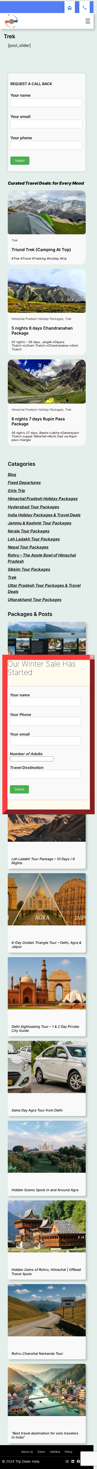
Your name (20, 695)
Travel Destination (27, 767)
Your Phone (20, 714)
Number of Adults (26, 753)
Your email (19, 734)
